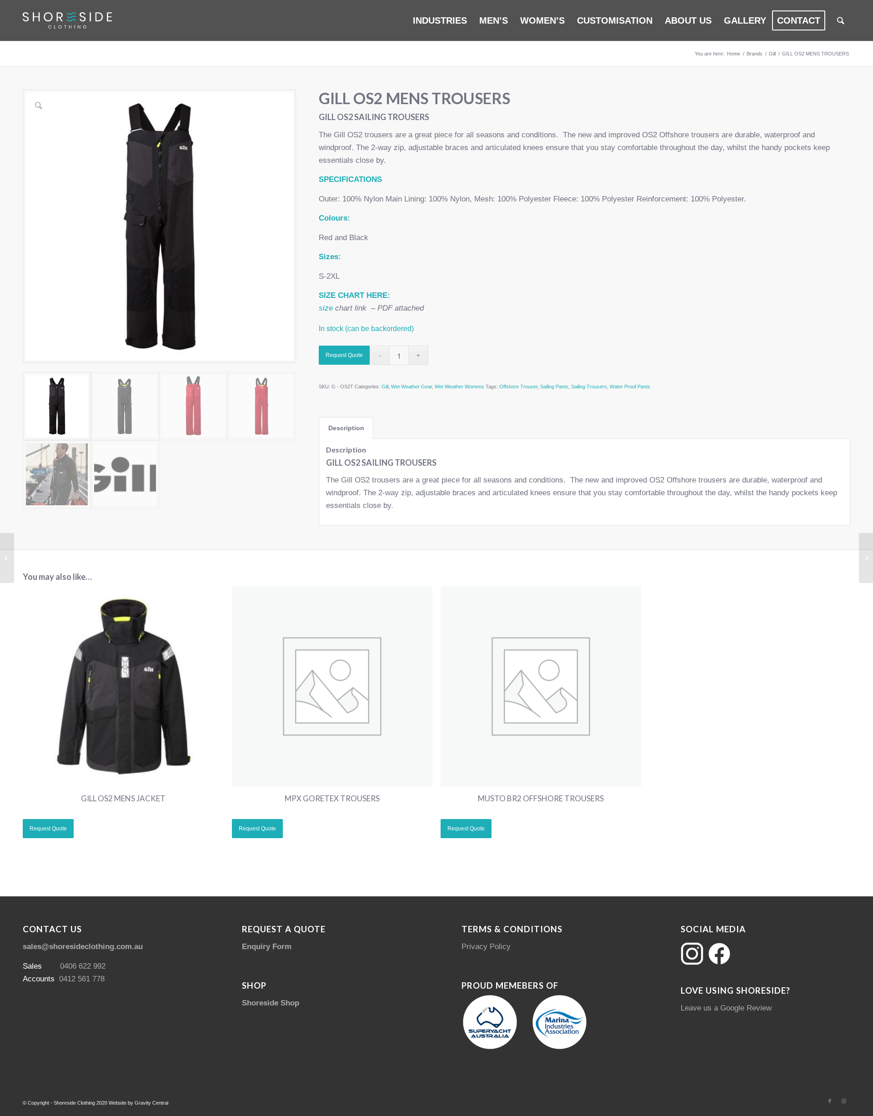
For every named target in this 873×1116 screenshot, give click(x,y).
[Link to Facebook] (830, 1101)
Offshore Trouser (518, 386)
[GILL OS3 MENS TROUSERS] (866, 558)
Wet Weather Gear (411, 386)
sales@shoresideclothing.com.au (83, 946)
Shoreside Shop (270, 1003)
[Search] (840, 20)
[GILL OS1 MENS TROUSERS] (7, 558)
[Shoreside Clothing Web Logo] (67, 20)
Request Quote (344, 355)
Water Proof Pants (630, 386)
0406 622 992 (82, 966)
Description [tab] (346, 428)
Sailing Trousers (589, 386)
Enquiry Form (266, 946)
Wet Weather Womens (459, 386)
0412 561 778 (82, 979)
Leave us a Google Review (726, 1008)
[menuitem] (440, 20)
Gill (384, 386)
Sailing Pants (554, 386)
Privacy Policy (486, 946)
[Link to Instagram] (843, 1101)
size (326, 308)
